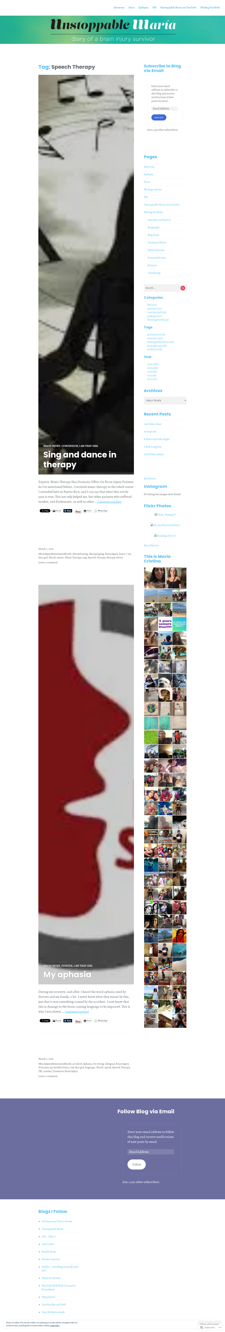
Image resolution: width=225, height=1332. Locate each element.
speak (108, 1067)
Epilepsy (143, 7)
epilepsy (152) (154, 316)
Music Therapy (73, 557)
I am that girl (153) (157, 312)
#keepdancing (80, 554)
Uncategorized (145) (158, 320)
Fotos (131, 7)
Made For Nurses (51, 1278)
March (52, 557)
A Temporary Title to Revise (57, 1221)
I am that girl (88, 446)
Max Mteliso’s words (53, 1312)
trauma (47, 1071)
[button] (154, 578)
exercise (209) (155, 338)
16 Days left (150, 431)
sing (84, 557)
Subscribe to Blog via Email (162, 68)
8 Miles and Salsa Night (157, 439)
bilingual (110, 1064)
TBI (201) (152, 305)
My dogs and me (153, 189)
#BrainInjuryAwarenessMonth (54, 554)
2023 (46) (152, 375)
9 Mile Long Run (153, 447)
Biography (153, 227)
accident (77, 1064)
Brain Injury (51, 446)
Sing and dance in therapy (79, 459)
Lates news (48, 1244)
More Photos (151, 545)
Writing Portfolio (210, 7)
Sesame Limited (51, 1259)
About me (119, 7)
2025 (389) (152, 368)
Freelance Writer (157, 242)
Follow (136, 1164)
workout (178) (154, 349)
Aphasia (87, 1064)
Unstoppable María (52, 1229)
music (60, 557)
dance (122, 554)
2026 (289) (152, 364)
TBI (154, 7)
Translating (154, 273)
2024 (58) (152, 371)
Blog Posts (153, 235)
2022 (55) (152, 379)
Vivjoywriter (48, 1297)
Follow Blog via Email (145, 1111)
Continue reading (109, 501)
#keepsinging (96, 554)
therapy (110, 557)
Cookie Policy (55, 1325)
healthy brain (61, 1067)
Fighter (66, 966)
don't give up (45, 1067)
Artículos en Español (159, 220)
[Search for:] (165, 288)
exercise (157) (154, 309)
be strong (98, 1064)
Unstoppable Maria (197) (160, 342)
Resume (152, 265)
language (90, 1067)
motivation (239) (156, 334)
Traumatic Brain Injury (65, 1071)
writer (119, 557)
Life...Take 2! (49, 1236)
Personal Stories (157, 258)
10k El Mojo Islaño (154, 454)
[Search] (183, 288)
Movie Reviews (156, 250)
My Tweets (150, 478)
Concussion (69, 446)
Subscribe (159, 117)
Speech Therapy (96, 557)
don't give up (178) (157, 346)
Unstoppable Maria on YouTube (178, 7)
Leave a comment (48, 562)
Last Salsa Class (152, 424)
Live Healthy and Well (54, 1304)
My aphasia (67, 974)
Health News (49, 1252)
